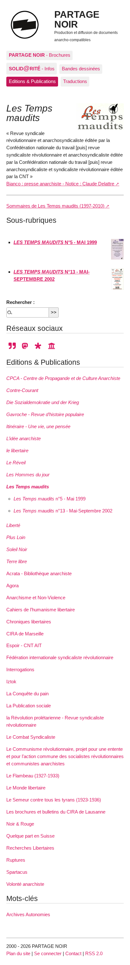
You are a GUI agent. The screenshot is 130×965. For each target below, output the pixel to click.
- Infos (32, 68)
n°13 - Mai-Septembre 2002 (63, 510)
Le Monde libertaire (25, 787)
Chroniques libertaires (28, 621)
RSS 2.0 (94, 953)
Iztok (11, 681)
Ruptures (15, 860)
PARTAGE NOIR (76, 19)
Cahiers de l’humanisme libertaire (40, 609)
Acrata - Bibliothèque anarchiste (39, 573)
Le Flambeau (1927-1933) (32, 775)
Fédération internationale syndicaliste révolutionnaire (59, 657)
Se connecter (48, 953)
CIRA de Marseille (25, 633)
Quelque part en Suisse (30, 836)
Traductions (75, 81)
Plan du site (18, 953)
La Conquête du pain (27, 693)
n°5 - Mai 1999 (50, 498)
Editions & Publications (32, 81)
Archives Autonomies (28, 914)
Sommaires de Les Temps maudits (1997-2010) (55, 206)
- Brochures (39, 55)
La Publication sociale (28, 705)
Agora (12, 585)
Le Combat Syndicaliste (30, 737)
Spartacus (16, 872)
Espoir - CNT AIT (24, 645)
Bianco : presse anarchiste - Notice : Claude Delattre (60, 183)
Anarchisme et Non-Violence (35, 597)
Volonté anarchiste (25, 884)
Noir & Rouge (20, 824)
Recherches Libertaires (30, 848)
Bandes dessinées (81, 68)
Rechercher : (20, 302)
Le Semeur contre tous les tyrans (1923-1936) (53, 799)
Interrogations (20, 669)
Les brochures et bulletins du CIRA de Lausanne (55, 811)
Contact (73, 953)
